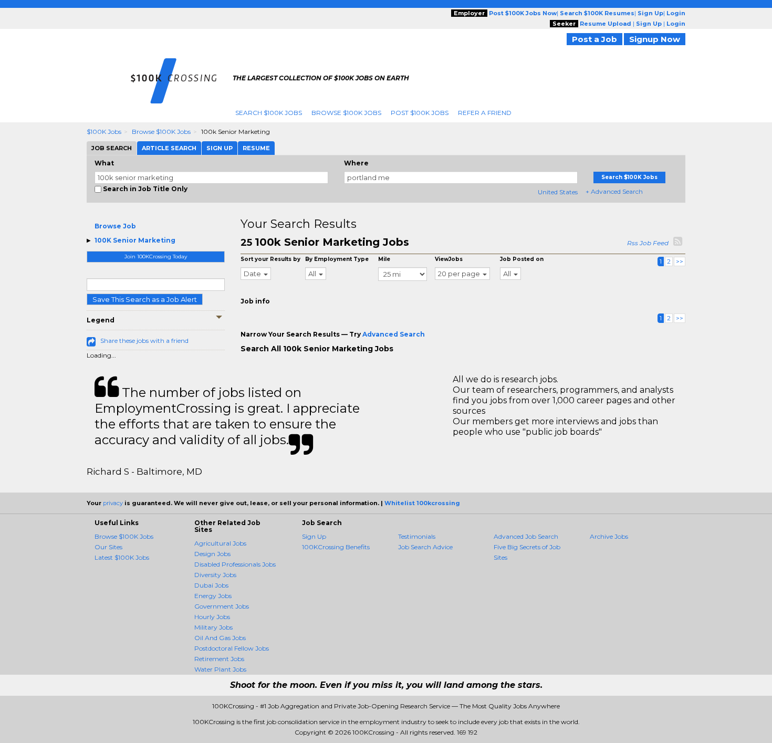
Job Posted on (522, 259)
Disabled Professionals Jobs (235, 564)
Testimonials (416, 536)
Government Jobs (221, 606)
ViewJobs (449, 259)
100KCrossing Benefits (336, 547)
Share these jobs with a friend (144, 340)
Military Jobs (213, 627)
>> (679, 261)
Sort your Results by (270, 259)
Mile (384, 259)
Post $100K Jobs (419, 113)
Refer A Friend (485, 113)
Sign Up (314, 536)
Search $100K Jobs (268, 113)
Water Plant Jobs (220, 669)
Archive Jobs (609, 536)
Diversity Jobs (215, 575)
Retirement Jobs (219, 659)
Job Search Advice (425, 547)
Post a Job (594, 39)
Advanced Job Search (526, 536)
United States (558, 192)
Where (356, 163)
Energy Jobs (213, 596)
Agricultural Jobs (220, 543)
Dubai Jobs (211, 585)
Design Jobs (212, 554)
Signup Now (654, 39)
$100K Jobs (104, 131)
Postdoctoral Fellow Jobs (231, 648)
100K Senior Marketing (135, 240)
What (104, 163)
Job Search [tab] (111, 148)
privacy (113, 503)
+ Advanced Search (614, 191)
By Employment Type (337, 259)
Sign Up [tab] (219, 148)
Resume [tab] (256, 148)
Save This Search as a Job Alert (144, 299)
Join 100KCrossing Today (155, 256)
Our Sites (108, 547)
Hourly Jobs (212, 617)
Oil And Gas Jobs (220, 638)
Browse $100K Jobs (346, 113)
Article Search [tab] (169, 148)
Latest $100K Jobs (122, 557)
